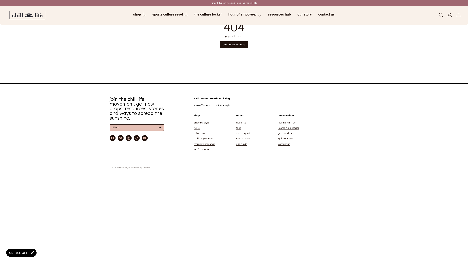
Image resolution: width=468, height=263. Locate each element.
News (197, 127)
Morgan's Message (204, 143)
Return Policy (243, 138)
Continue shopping (234, 44)
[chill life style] (43, 15)
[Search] (441, 15)
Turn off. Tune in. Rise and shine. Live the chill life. (234, 3)
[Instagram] (128, 138)
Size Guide (241, 143)
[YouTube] (144, 138)
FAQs (238, 127)
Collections (199, 133)
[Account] (450, 15)
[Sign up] (160, 127)
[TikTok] (136, 138)
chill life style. (123, 167)
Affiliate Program (203, 138)
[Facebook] (112, 138)
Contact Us (284, 143)
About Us (241, 122)
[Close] (32, 252)
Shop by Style (201, 122)
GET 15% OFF (18, 253)
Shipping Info (243, 133)
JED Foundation (202, 149)
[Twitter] (120, 138)
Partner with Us (287, 122)
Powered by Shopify (140, 167)
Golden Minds (285, 138)
